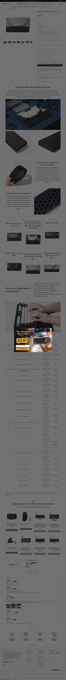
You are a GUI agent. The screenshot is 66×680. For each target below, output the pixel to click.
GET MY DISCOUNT (22, 348)
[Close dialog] (51, 329)
